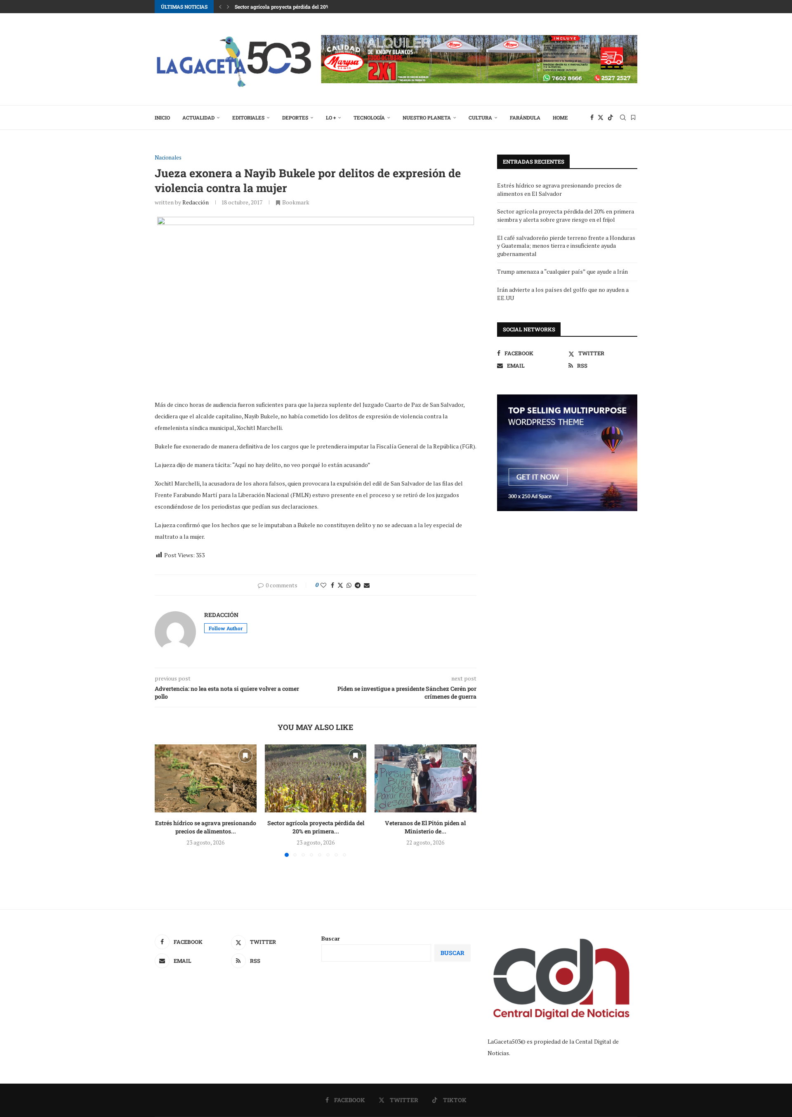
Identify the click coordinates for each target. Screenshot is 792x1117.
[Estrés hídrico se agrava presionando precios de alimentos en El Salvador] (206, 778)
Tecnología (369, 117)
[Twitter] (600, 117)
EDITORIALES (248, 117)
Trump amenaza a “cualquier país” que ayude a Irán (562, 271)
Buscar (330, 938)
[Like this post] (323, 585)
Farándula (525, 117)
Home (560, 117)
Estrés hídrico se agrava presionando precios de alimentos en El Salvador (559, 189)
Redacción (195, 202)
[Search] (623, 117)
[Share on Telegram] (358, 585)
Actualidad (198, 117)
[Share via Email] (367, 585)
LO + (331, 117)
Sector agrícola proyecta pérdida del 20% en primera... (315, 827)
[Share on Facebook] (332, 585)
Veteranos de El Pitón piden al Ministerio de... (425, 827)
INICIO (162, 117)
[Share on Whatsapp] (348, 585)
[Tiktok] (610, 117)
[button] (220, 6)
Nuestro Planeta (427, 117)
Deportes (295, 117)
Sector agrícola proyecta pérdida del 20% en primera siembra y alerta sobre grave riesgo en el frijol (565, 215)
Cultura (480, 117)
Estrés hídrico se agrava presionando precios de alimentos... (205, 827)
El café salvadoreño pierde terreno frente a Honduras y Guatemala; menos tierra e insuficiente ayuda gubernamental (566, 246)
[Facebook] (592, 117)
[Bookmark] (633, 117)
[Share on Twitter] (340, 585)
